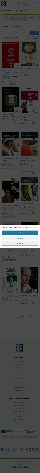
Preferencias (20, 243)
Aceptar (20, 233)
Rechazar (20, 238)
